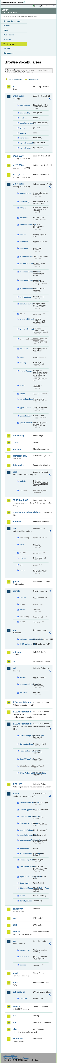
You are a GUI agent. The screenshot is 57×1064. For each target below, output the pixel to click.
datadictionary (20, 456)
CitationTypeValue (26, 810)
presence (23, 128)
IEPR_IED (17, 784)
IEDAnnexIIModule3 (22, 712)
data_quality (25, 113)
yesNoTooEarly (26, 416)
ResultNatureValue (26, 867)
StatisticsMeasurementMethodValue (26, 888)
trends (22, 394)
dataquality (18, 465)
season (23, 133)
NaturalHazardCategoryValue (26, 854)
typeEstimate (25, 408)
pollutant (23, 693)
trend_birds (24, 138)
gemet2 (16, 591)
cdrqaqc (23, 208)
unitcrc (23, 570)
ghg (15, 630)
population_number (26, 123)
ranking (23, 363)
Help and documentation (12, 21)
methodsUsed (25, 297)
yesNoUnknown (26, 423)
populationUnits (26, 304)
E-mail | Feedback (10, 1056)
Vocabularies (8, 44)
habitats (23, 235)
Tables (5, 30)
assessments (25, 193)
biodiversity (18, 435)
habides (17, 652)
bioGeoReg (24, 201)
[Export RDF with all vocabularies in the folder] (50, 98)
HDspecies (24, 241)
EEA (14, 2)
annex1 (23, 677)
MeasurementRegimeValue (26, 840)
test (14, 1016)
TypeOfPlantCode (26, 759)
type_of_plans (25, 148)
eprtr (15, 472)
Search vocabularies (15, 79)
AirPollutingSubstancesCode (26, 736)
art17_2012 (18, 175)
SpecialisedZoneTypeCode (26, 877)
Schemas (7, 39)
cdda (15, 442)
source (22, 610)
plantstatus (24, 957)
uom (15, 1022)
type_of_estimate (26, 143)
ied (14, 668)
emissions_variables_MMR (26, 639)
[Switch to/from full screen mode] (41, 6)
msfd (15, 973)
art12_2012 (18, 96)
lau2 (15, 925)
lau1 (15, 918)
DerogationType (26, 744)
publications (19, 992)
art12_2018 (18, 156)
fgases (16, 581)
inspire (16, 793)
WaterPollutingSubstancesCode (26, 773)
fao (14, 528)
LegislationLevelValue (26, 835)
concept (23, 597)
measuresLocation (26, 264)
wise (15, 1029)
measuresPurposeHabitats (26, 272)
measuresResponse (26, 289)
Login (37, 6)
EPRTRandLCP (20, 500)
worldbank (18, 1039)
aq (14, 86)
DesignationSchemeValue (26, 816)
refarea (22, 558)
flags (22, 544)
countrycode (25, 105)
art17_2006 (18, 165)
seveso (16, 1006)
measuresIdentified (26, 257)
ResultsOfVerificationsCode (26, 751)
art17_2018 (18, 184)
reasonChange (26, 371)
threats (22, 385)
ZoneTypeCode (26, 901)
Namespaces (8, 53)
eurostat (17, 522)
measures (24, 248)
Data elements (9, 35)
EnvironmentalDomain (26, 823)
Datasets (6, 26)
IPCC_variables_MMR (26, 644)
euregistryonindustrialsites (22, 512)
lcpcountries (25, 950)
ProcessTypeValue (26, 860)
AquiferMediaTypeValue (26, 803)
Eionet (14, 16)
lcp (14, 941)
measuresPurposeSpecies (26, 280)
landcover (18, 909)
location (23, 118)
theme (22, 896)
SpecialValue (25, 883)
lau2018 (16, 932)
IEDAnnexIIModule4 (22, 724)
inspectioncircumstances (26, 684)
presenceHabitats (26, 319)
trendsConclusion (26, 399)
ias (14, 661)
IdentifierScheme (26, 830)
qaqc (22, 357)
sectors (23, 965)
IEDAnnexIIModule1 (22, 702)
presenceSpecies (26, 329)
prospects (24, 349)
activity (23, 481)
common (17, 449)
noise (15, 982)
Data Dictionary (22, 16)
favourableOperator (26, 225)
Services (6, 48)
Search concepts (33, 79)
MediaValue (24, 848)
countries (24, 218)
